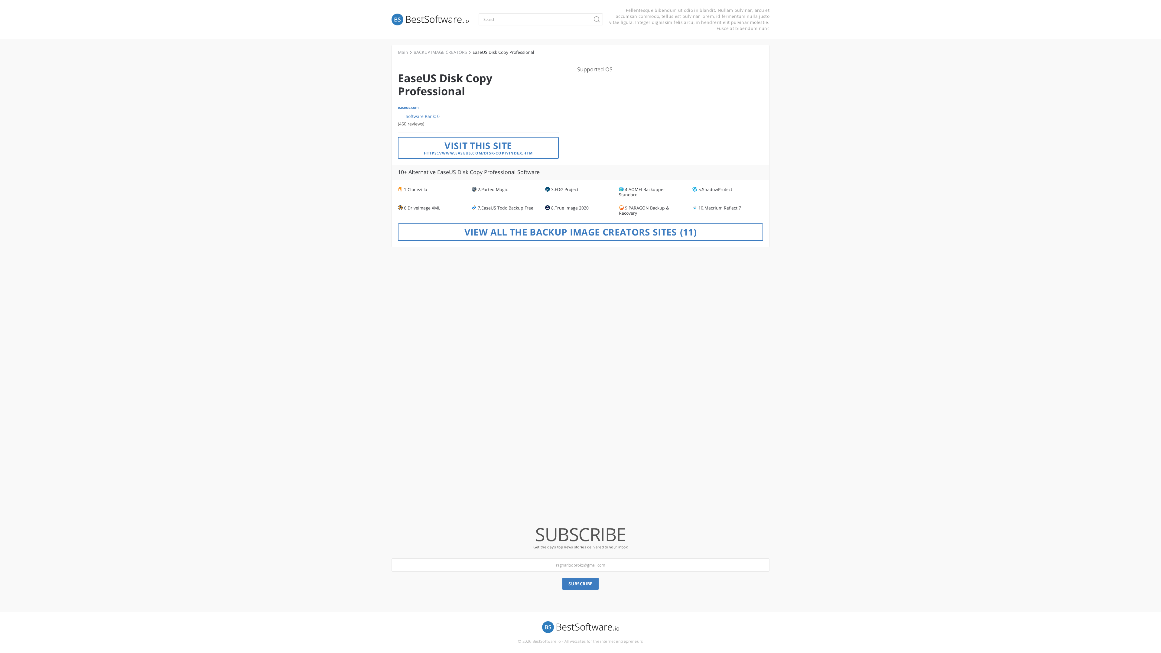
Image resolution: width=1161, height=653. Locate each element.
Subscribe (580, 583)
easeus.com (408, 108)
